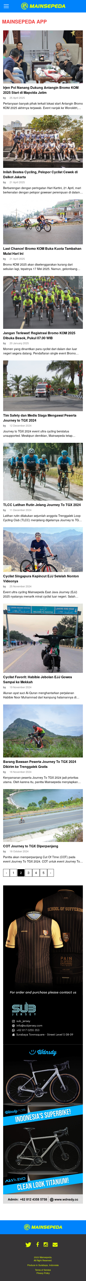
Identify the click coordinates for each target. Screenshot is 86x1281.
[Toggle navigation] (6, 6)
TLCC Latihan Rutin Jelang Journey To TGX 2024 (42, 504)
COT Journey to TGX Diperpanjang (30, 846)
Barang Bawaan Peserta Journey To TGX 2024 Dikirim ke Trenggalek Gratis (39, 764)
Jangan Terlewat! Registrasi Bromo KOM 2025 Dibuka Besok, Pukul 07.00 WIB (39, 335)
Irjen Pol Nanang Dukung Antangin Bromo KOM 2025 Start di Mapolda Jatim (40, 90)
